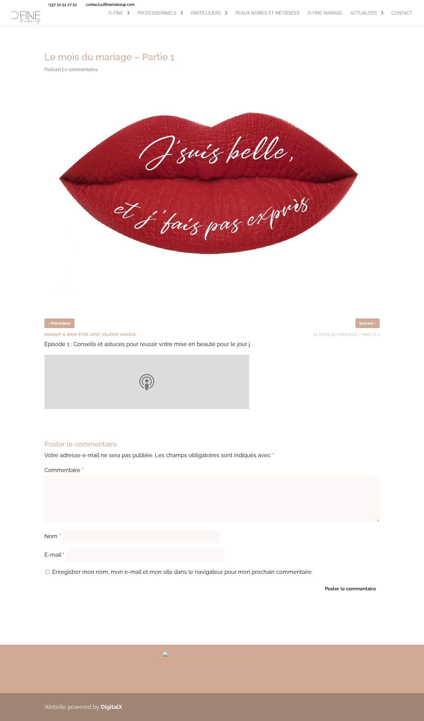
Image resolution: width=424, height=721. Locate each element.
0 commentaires (81, 69)
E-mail (54, 555)
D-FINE (116, 13)
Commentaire (64, 470)
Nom (52, 536)
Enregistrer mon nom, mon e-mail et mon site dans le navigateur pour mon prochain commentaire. (182, 572)
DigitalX (111, 707)
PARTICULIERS (206, 13)
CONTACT (402, 13)
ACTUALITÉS (363, 13)
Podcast (52, 69)
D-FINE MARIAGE (325, 13)
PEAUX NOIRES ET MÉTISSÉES (267, 13)
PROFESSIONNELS (157, 13)
